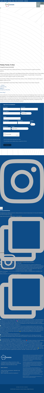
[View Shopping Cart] (42, 3)
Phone (4, 116)
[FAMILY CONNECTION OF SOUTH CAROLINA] (10, 4)
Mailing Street (6, 120)
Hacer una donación (19, 1)
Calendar (26, 1)
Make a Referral (4, 367)
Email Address (6, 111)
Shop (13, 1)
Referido (5, 1)
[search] (38, 4)
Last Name (23, 107)
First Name (5, 107)
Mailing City (20, 120)
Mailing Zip (5, 126)
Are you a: (23, 111)
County (12, 126)
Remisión (9, 1)
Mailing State (31, 121)
